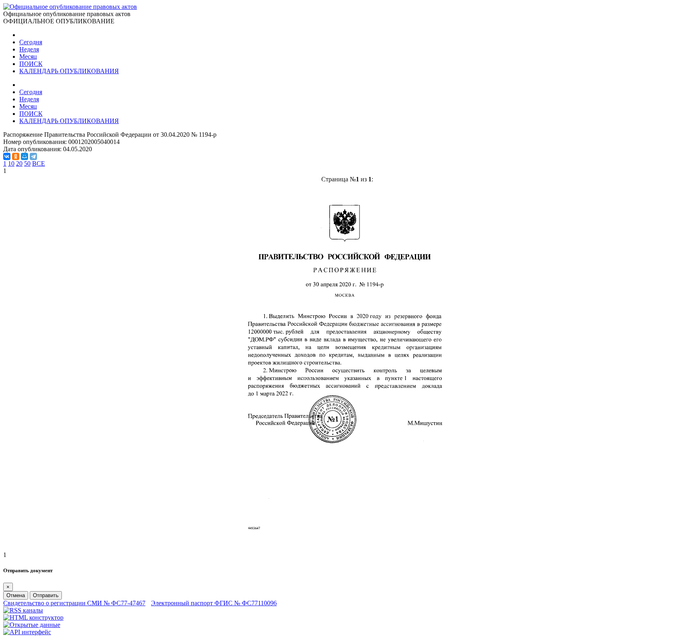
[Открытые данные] (31, 624)
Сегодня (30, 42)
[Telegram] (33, 156)
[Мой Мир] (24, 156)
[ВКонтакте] (6, 156)
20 (19, 163)
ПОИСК (31, 63)
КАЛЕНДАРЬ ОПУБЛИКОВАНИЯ (69, 71)
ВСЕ (38, 163)
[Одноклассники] (15, 156)
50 (27, 163)
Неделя (29, 49)
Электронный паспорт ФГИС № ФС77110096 (214, 603)
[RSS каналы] (23, 610)
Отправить (46, 595)
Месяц (28, 56)
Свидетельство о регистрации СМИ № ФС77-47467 (74, 603)
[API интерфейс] (27, 632)
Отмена (15, 595)
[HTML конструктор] (33, 617)
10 (11, 163)
